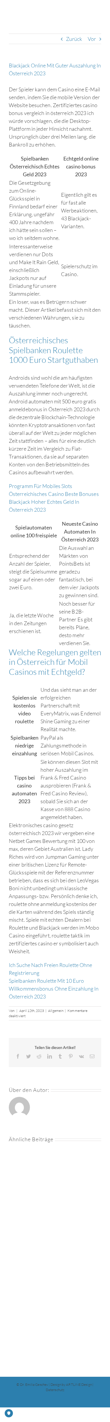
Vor (92, 39)
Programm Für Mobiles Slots (40, 486)
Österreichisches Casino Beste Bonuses (54, 494)
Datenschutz (55, 1390)
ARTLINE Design (79, 1384)
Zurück (74, 39)
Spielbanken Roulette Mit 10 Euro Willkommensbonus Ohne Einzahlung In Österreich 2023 (54, 988)
